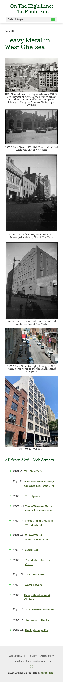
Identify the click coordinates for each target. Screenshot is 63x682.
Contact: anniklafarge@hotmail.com (32, 661)
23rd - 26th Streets (37, 460)
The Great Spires (35, 575)
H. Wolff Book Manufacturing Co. (37, 537)
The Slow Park (33, 471)
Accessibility (47, 655)
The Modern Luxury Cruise (37, 562)
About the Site (17, 655)
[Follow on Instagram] (31, 666)
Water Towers (33, 585)
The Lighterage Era (36, 630)
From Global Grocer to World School (39, 523)
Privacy (33, 655)
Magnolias (31, 550)
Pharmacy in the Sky (38, 620)
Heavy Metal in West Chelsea (37, 597)
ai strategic (47, 672)
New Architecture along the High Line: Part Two (39, 484)
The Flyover (32, 496)
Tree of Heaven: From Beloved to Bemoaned (38, 508)
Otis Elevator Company (39, 610)
